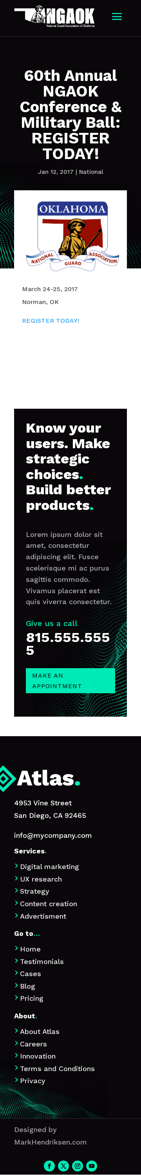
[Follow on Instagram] (77, 1166)
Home (30, 949)
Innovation (38, 1056)
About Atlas (40, 1031)
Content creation (48, 904)
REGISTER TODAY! (50, 320)
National (91, 171)
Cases (30, 973)
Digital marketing (49, 866)
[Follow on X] (63, 1166)
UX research (41, 879)
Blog (27, 986)
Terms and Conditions (57, 1068)
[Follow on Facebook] (49, 1166)
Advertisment (43, 916)
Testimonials (42, 961)
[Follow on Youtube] (91, 1166)
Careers (33, 1044)
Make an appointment (57, 681)
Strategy (34, 891)
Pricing (31, 998)
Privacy (32, 1081)
